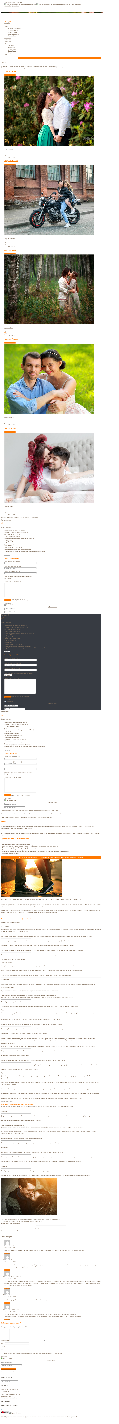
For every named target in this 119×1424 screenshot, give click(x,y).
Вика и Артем (10, 428)
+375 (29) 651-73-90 (74, 4)
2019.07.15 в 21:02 (10, 1278)
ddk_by (11, 1396)
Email (3, 1346)
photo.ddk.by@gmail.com (11, 6)
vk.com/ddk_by (12, 1398)
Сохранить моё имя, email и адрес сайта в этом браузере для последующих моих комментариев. (33, 1353)
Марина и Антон (11, 161)
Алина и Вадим (11, 339)
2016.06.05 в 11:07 (10, 1247)
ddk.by (66, 1416)
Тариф (12, 558)
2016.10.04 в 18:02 (10, 1262)
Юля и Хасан (10, 71)
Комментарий (5, 1340)
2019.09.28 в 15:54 (10, 1296)
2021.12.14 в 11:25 (10, 1311)
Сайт (2, 1350)
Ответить (7, 1253)
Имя (2, 1343)
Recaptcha (7, 603)
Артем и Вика (10, 250)
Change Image (52, 607)
